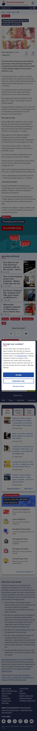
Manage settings (18, 386)
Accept (19, 375)
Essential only (18, 381)
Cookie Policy (22, 356)
